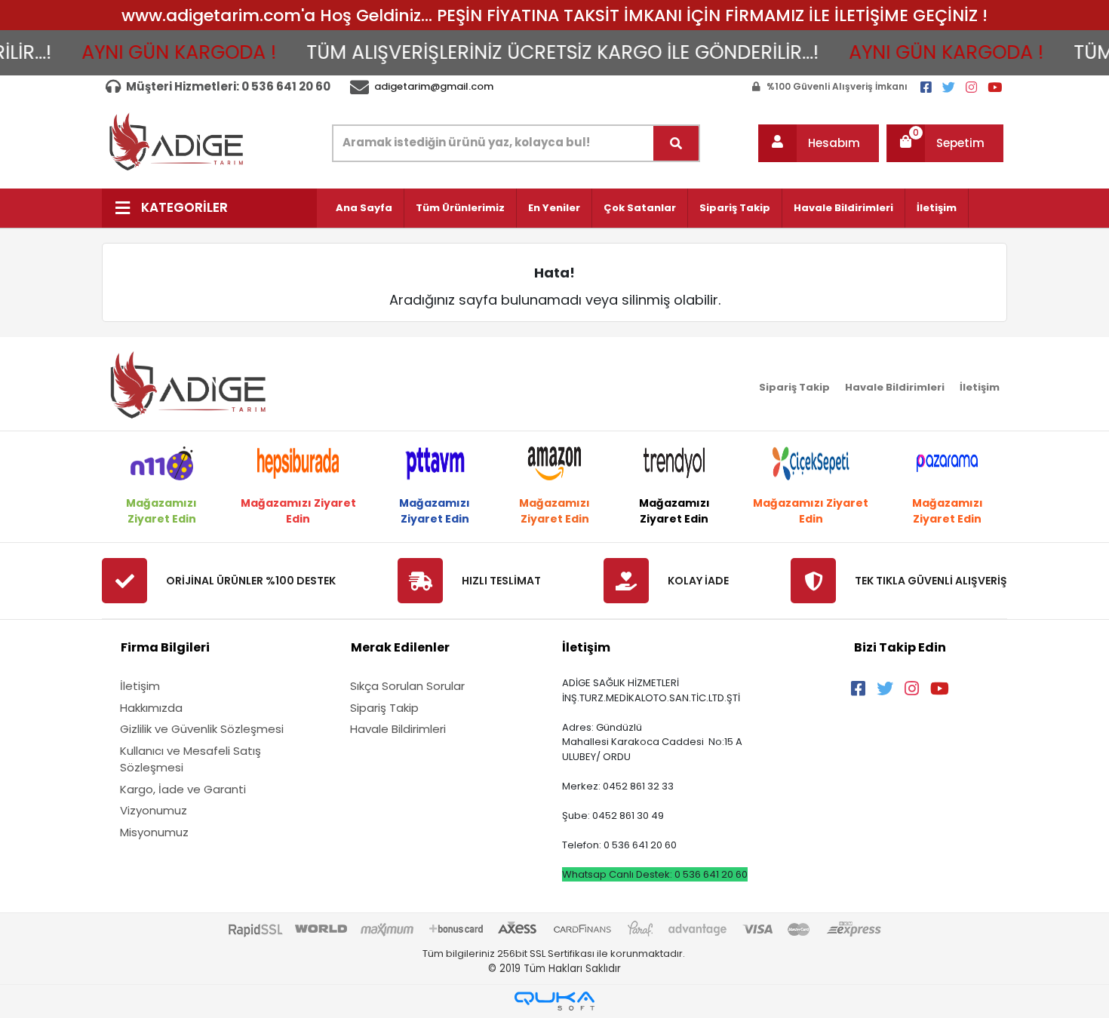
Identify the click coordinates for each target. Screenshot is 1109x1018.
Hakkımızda (151, 708)
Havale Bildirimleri (843, 208)
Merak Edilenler (400, 647)
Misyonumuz (154, 832)
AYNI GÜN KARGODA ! (161, 52)
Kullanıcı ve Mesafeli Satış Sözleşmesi (190, 759)
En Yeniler (554, 208)
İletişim (937, 208)
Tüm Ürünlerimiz (460, 208)
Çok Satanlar (640, 208)
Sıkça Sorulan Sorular (407, 686)
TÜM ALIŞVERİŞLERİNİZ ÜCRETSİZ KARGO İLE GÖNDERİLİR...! (545, 52)
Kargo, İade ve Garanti (183, 789)
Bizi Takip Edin (900, 647)
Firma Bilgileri (165, 647)
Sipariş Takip (734, 208)
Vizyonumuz (153, 810)
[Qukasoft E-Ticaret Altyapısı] (554, 1001)
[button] (818, 143)
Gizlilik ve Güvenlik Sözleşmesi (202, 729)
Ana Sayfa (364, 208)
